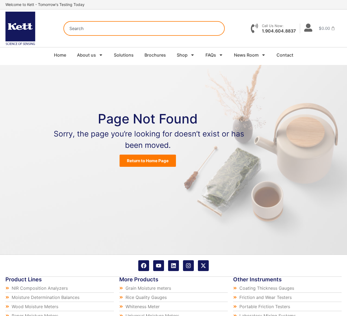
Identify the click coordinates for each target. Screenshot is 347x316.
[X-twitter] (203, 265)
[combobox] (144, 28)
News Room (246, 55)
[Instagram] (188, 265)
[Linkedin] (173, 265)
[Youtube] (158, 265)
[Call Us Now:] (254, 28)
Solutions (124, 55)
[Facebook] (143, 265)
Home (60, 55)
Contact (285, 55)
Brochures (155, 55)
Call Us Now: (273, 26)
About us (86, 55)
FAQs (210, 55)
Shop (182, 55)
